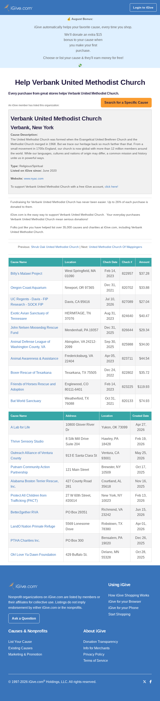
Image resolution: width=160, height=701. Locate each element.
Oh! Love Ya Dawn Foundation (33, 554)
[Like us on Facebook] (151, 682)
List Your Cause (20, 641)
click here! (111, 186)
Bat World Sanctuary (26, 401)
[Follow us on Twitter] (144, 682)
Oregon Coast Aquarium (28, 287)
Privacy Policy (93, 654)
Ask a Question (24, 618)
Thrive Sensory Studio (27, 441)
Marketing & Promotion (25, 654)
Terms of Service (95, 660)
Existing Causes (20, 648)
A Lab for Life (20, 427)
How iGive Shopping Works (128, 595)
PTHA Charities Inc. (25, 540)
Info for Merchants (96, 648)
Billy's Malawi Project (26, 273)
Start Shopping (119, 614)
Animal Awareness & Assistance (34, 358)
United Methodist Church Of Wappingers (115, 246)
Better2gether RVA (24, 512)
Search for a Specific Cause (126, 102)
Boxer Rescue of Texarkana (31, 372)
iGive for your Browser (124, 601)
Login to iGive (143, 7)
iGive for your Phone (123, 608)
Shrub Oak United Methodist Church (55, 246)
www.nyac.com (34, 178)
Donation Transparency (100, 641)
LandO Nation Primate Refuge (33, 526)
